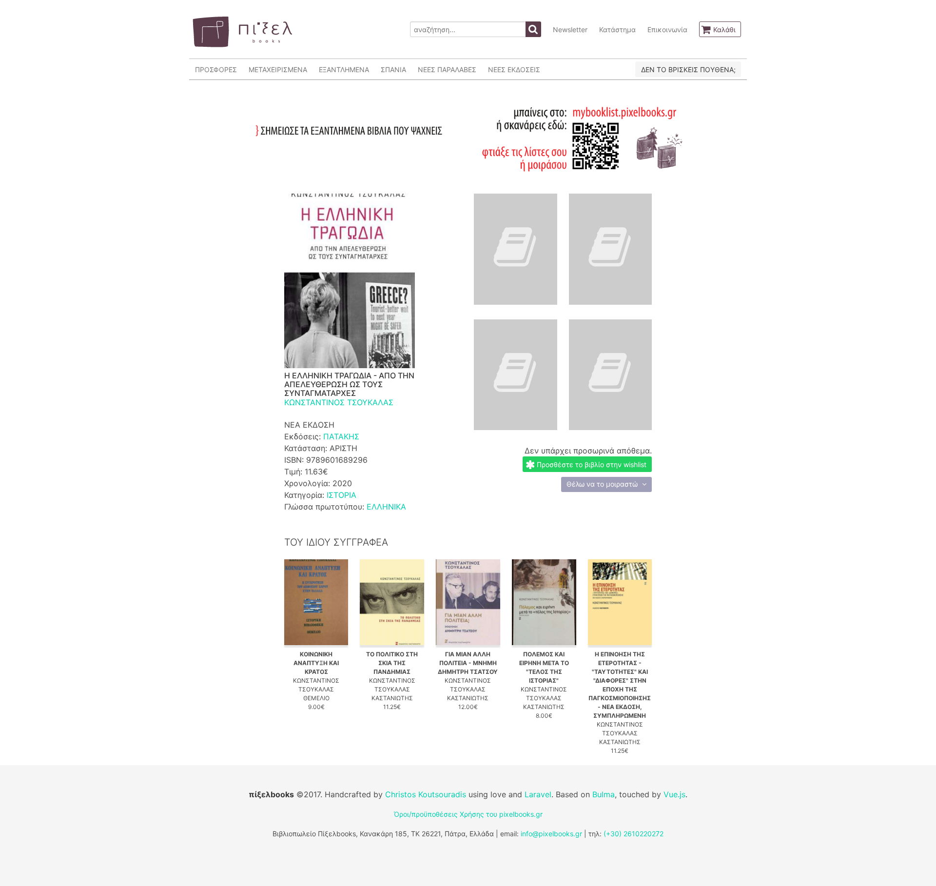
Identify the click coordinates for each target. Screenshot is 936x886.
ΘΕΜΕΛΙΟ (316, 698)
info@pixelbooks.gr (551, 833)
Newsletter (570, 29)
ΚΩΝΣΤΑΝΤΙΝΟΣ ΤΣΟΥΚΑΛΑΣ (338, 402)
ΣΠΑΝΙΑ (393, 69)
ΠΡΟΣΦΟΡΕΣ (216, 69)
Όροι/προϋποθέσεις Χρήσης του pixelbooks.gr (468, 814)
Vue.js (674, 794)
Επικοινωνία (667, 29)
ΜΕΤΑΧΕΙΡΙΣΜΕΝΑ (278, 69)
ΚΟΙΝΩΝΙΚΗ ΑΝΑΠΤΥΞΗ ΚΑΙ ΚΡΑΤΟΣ (316, 662)
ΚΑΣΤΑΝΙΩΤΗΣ (392, 698)
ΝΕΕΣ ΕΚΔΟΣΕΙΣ (514, 69)
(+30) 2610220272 (633, 833)
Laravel (538, 794)
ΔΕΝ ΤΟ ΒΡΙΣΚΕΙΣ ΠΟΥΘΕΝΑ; (688, 69)
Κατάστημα (617, 29)
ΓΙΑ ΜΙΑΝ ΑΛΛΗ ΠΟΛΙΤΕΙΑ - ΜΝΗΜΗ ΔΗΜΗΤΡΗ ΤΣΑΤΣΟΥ (468, 662)
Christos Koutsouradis (425, 794)
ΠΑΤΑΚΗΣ (341, 436)
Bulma (603, 794)
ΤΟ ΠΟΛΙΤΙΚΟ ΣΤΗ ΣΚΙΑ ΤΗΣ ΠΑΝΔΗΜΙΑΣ (392, 662)
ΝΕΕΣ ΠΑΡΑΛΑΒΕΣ (447, 69)
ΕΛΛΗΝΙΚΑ (386, 507)
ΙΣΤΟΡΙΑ (341, 495)
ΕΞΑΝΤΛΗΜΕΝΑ (344, 69)
